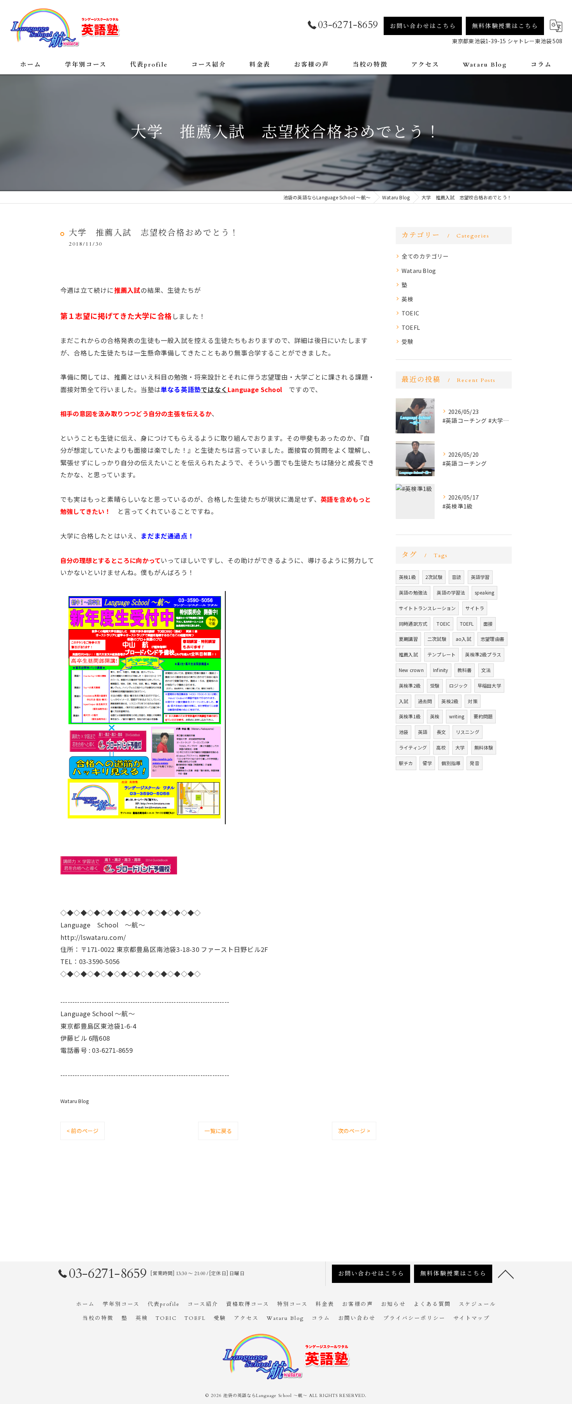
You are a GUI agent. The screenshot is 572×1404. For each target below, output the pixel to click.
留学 (427, 763)
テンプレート (441, 654)
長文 (441, 731)
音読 (456, 577)
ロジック (458, 685)
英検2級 (449, 701)
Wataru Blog (74, 1101)
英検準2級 (410, 685)
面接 (488, 623)
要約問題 (483, 716)
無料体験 (483, 747)
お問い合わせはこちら (423, 26)
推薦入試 (408, 654)
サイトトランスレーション (427, 608)
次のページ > (354, 1131)
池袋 (403, 731)
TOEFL (411, 327)
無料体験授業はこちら (505, 26)
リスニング (467, 731)
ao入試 (463, 638)
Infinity (440, 670)
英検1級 (407, 577)
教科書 (465, 670)
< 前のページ (82, 1131)
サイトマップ (471, 1318)
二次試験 (436, 638)
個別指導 (450, 763)
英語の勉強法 (413, 592)
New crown (411, 670)
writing (456, 716)
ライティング (413, 747)
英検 (407, 299)
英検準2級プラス (483, 654)
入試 (403, 701)
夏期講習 (408, 638)
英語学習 (480, 577)
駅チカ (406, 763)
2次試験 (433, 577)
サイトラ (474, 608)
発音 (474, 763)
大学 (460, 747)
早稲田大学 (489, 685)
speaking (485, 592)
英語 (422, 731)
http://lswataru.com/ (93, 937)
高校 (441, 747)
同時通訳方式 (413, 623)
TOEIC (410, 313)
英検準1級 (410, 716)
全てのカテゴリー (425, 256)
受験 (407, 341)
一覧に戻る (218, 1131)
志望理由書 (492, 638)
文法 (486, 670)
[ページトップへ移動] (506, 1273)
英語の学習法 (451, 592)
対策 (472, 701)
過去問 (425, 701)
